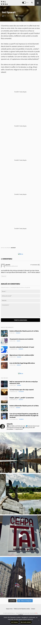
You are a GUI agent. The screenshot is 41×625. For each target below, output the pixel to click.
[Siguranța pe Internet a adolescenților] (4, 357)
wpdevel (20, 615)
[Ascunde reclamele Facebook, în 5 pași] (4, 349)
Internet (19, 385)
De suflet (13, 247)
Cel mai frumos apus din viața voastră (22, 389)
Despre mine (9, 609)
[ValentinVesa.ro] (4, 3)
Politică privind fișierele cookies (22, 609)
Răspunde (4, 276)
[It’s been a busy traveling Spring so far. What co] (20, 452)
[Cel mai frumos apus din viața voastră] (4, 392)
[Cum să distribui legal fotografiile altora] (4, 365)
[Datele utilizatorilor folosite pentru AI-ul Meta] (4, 333)
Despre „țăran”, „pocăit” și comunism (22, 398)
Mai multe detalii (26, 622)
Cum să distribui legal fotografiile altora (22, 363)
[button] (38, 3)
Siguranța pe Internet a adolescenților (22, 355)
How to (18, 341)
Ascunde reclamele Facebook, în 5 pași (22, 347)
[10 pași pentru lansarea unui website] (4, 341)
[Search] (32, 2)
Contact (33, 609)
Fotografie (21, 391)
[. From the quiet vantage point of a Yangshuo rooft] (20, 494)
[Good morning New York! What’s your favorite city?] (20, 577)
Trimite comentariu (20, 320)
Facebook (18, 333)
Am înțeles (14, 622)
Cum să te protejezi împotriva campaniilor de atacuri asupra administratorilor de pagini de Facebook (24, 415)
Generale (19, 365)
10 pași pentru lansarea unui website (21, 339)
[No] (39, 620)
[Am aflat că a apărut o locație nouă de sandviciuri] (20, 535)
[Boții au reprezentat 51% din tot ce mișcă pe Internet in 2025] (4, 384)
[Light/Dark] (24, 3)
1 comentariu (20, 15)
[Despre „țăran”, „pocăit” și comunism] (4, 400)
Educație (19, 357)
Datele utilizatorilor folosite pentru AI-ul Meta (24, 331)
